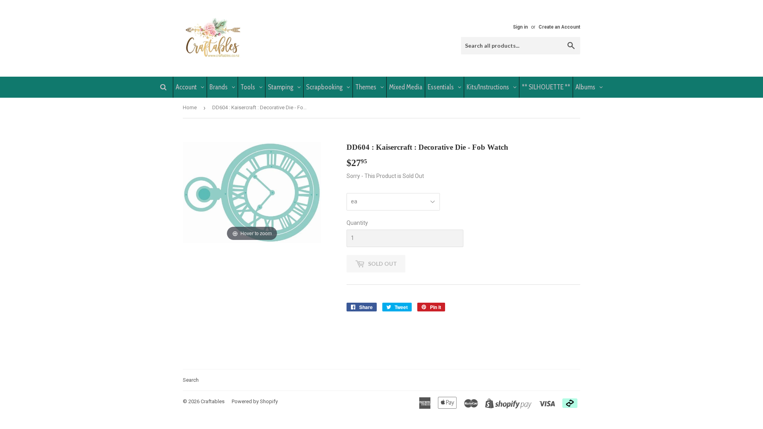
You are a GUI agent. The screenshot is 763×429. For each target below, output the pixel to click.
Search (191, 380)
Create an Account (559, 27)
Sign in (520, 27)
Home (190, 107)
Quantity (357, 223)
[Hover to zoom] (252, 192)
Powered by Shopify (255, 401)
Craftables (213, 401)
